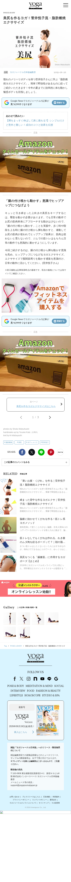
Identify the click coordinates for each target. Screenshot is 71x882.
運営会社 (53, 800)
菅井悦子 (45, 442)
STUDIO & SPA (51, 695)
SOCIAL (59, 686)
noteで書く (60, 452)
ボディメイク (32, 442)
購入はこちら (20, 732)
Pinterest (51, 452)
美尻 (20, 442)
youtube (42, 679)
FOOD (30, 691)
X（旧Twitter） (21, 679)
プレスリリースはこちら (31, 797)
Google (56, 679)
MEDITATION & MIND (39, 686)
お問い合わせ (14, 797)
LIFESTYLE (16, 695)
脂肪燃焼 (9, 442)
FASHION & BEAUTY (48, 691)
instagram (28, 679)
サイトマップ (44, 803)
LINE (41, 452)
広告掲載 (46, 797)
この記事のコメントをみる (17, 462)
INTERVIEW (18, 691)
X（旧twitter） (31, 452)
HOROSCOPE (32, 695)
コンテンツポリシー (39, 800)
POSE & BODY (15, 686)
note (35, 679)
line (49, 679)
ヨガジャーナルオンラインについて (23, 803)
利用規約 (56, 797)
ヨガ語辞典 (56, 803)
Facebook (22, 452)
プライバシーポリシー (21, 800)
